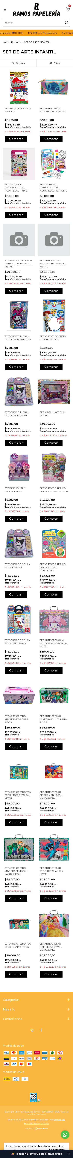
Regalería (16, 42)
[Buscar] (66, 22)
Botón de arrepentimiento (36, 1123)
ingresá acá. (59, 1119)
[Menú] (6, 9)
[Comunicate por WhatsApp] (65, 1134)
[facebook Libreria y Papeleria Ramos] (41, 1030)
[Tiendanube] (36, 1129)
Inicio (5, 42)
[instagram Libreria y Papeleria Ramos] (31, 1030)
